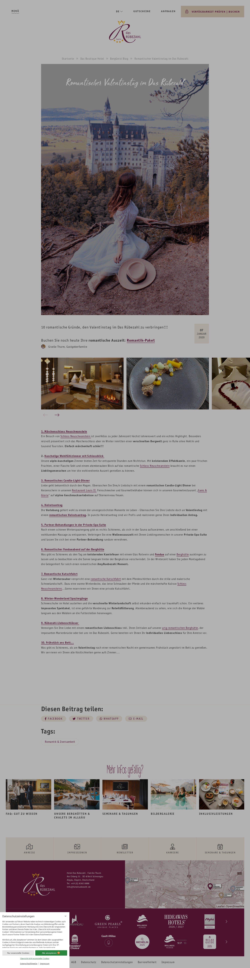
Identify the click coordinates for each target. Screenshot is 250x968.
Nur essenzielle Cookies (18, 953)
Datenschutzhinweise (28, 963)
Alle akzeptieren (49, 953)
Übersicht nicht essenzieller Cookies (34, 958)
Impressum (44, 963)
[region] (34, 933)
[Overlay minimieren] (65, 916)
